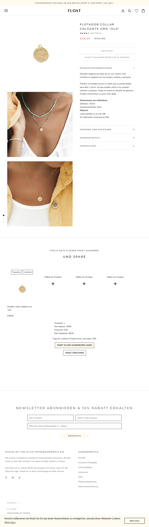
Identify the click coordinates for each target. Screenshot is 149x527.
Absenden (74, 436)
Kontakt (81, 457)
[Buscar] (129, 10)
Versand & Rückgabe (87, 462)
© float (12, 509)
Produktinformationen (96, 68)
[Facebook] (6, 477)
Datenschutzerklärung (88, 486)
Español (11, 503)
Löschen (28, 272)
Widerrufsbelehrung (87, 481)
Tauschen (16, 272)
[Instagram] (13, 477)
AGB (80, 477)
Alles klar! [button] (135, 521)
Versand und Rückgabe (95, 129)
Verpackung (88, 146)
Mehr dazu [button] (10, 522)
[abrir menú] (6, 10)
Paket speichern (74, 352)
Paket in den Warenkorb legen (74, 345)
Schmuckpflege (85, 467)
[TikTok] (19, 477)
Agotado (107, 51)
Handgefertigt (90, 138)
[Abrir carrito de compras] (143, 10)
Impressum (83, 472)
